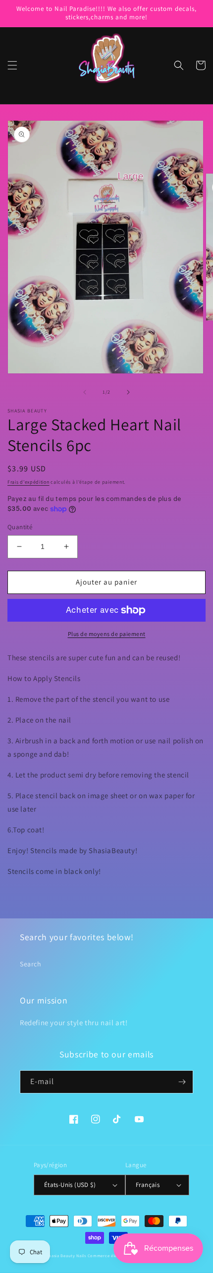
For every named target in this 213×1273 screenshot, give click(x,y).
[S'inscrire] (182, 1081)
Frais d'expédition (28, 482)
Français (148, 1185)
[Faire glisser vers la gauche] (85, 392)
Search (31, 963)
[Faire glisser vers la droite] (128, 392)
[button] (12, 65)
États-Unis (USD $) (70, 1185)
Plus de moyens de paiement (107, 633)
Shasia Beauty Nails (66, 1255)
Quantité (19, 527)
